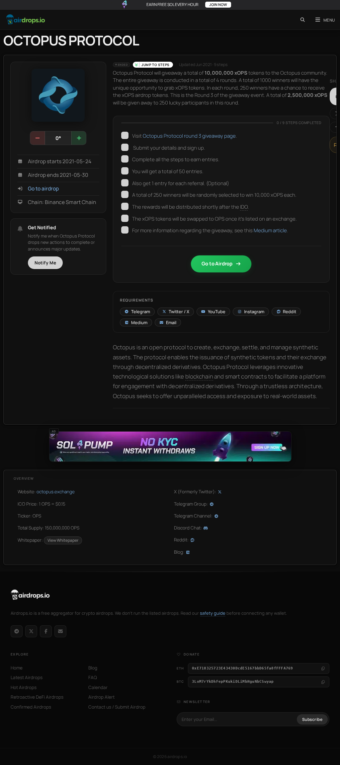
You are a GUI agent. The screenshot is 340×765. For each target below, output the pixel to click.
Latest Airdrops (26, 677)
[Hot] (78, 138)
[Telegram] (17, 631)
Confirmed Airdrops (31, 707)
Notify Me (45, 263)
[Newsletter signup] (60, 631)
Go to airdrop (43, 188)
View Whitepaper (62, 540)
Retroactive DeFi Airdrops (37, 697)
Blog (92, 668)
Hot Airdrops (24, 687)
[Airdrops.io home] (30, 595)
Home (17, 668)
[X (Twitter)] (31, 631)
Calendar (98, 687)
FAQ (92, 677)
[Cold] (37, 138)
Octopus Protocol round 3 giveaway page (189, 135)
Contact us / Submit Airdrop (116, 707)
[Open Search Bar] (303, 20)
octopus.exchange (56, 492)
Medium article (270, 230)
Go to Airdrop (217, 263)
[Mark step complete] (124, 135)
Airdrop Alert (101, 697)
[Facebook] (46, 631)
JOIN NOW (218, 4)
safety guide (212, 613)
